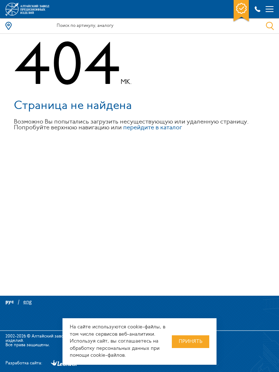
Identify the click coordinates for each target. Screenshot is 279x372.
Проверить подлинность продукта (241, 11)
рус (9, 302)
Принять (190, 341)
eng (27, 302)
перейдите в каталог (152, 128)
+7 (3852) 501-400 (256, 9)
